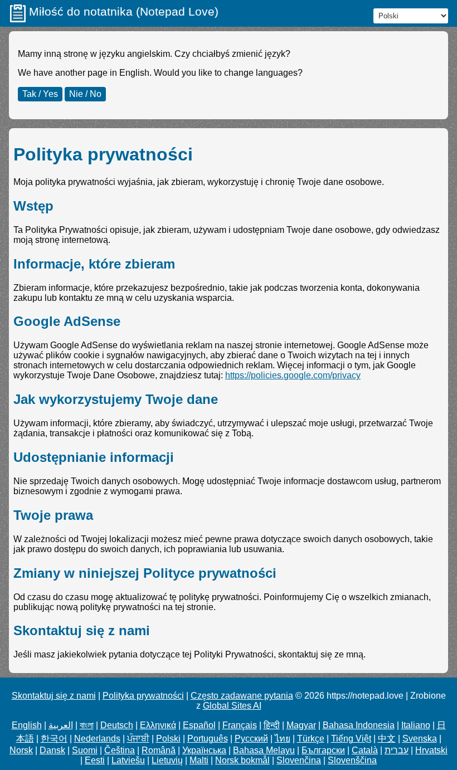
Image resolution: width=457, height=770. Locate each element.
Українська (204, 750)
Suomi (85, 750)
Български (323, 750)
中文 (387, 738)
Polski (168, 738)
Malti (198, 760)
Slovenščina (352, 760)
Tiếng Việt (351, 738)
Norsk (21, 750)
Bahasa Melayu (264, 750)
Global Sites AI (232, 705)
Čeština (119, 750)
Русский (251, 738)
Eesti (95, 760)
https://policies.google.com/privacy (293, 375)
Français (239, 725)
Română (159, 750)
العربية (60, 725)
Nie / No (85, 94)
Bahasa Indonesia (359, 725)
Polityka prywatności (143, 695)
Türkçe (310, 738)
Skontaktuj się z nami (54, 695)
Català (365, 750)
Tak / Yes (40, 94)
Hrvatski (431, 750)
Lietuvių (167, 760)
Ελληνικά (158, 725)
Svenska (419, 738)
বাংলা (87, 725)
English (27, 725)
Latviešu (128, 760)
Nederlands (97, 738)
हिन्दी (272, 725)
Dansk (52, 750)
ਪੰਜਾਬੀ (138, 738)
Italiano (415, 725)
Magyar (301, 725)
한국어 (54, 738)
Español (199, 725)
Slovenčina (298, 760)
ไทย (282, 738)
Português (207, 738)
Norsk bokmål (242, 760)
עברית (397, 750)
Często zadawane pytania (242, 695)
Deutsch (116, 725)
